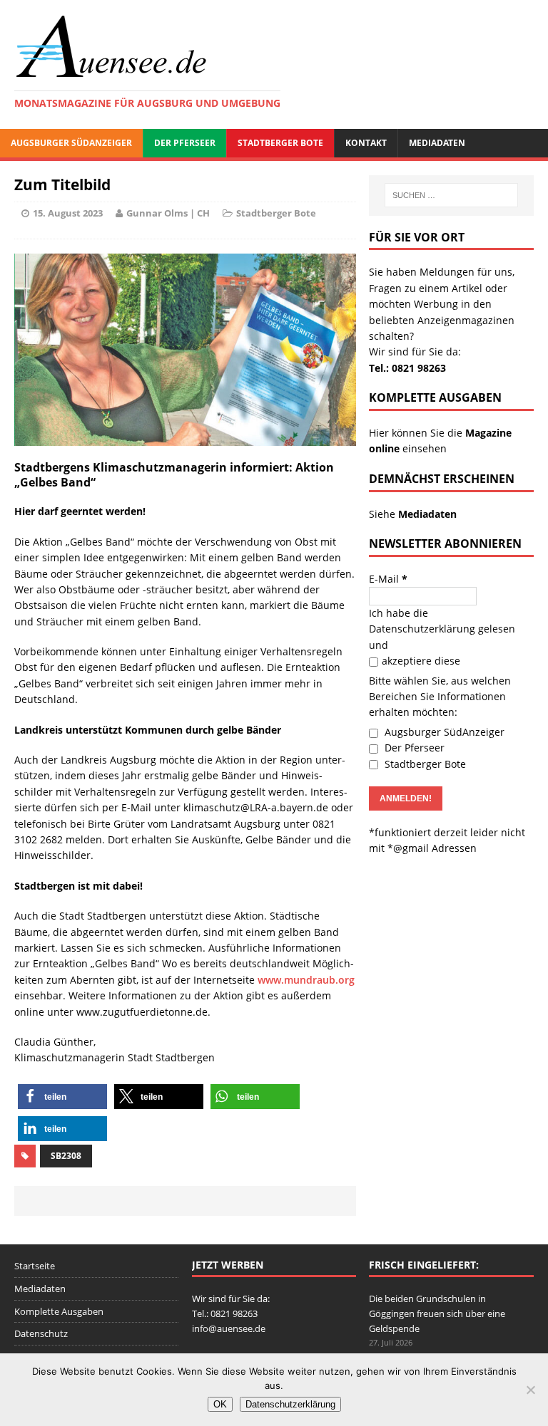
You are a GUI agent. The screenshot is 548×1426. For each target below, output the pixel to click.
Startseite (34, 1265)
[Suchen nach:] (451, 195)
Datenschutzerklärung (422, 628)
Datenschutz (41, 1333)
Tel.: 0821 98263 (407, 368)
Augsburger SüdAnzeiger (71, 143)
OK (220, 1404)
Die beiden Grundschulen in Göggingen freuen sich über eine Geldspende (437, 1313)
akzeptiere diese (421, 660)
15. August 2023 (68, 213)
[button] (62, 1096)
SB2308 (66, 1156)
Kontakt (366, 143)
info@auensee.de (228, 1328)
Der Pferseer (184, 143)
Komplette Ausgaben (58, 1311)
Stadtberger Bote (280, 143)
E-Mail (388, 579)
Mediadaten (437, 143)
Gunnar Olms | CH (168, 213)
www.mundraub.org (306, 980)
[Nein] (530, 1390)
